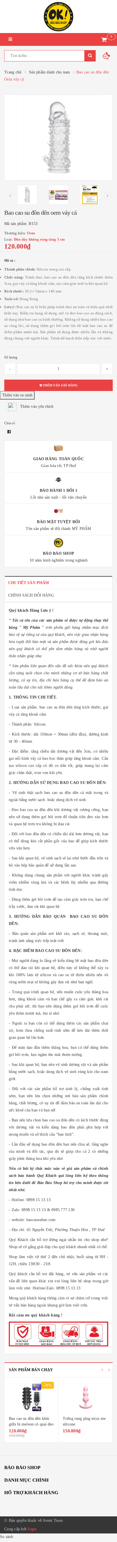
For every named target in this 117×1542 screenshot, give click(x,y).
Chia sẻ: (10, 423)
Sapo (32, 1529)
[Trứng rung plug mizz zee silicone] (85, 1397)
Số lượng (10, 357)
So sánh (6, 1537)
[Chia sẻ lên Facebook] (9, 432)
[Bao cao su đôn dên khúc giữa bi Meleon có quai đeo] (31, 1397)
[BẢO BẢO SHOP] (58, 16)
